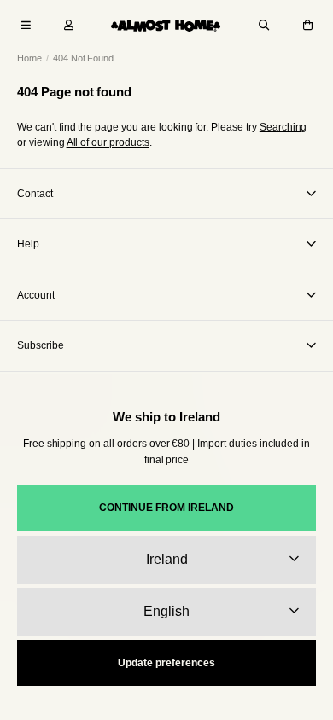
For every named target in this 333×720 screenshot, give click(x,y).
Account (36, 295)
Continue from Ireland (166, 508)
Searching (283, 127)
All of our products (108, 142)
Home (29, 58)
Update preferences (166, 663)
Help (28, 244)
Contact (35, 194)
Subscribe (40, 345)
